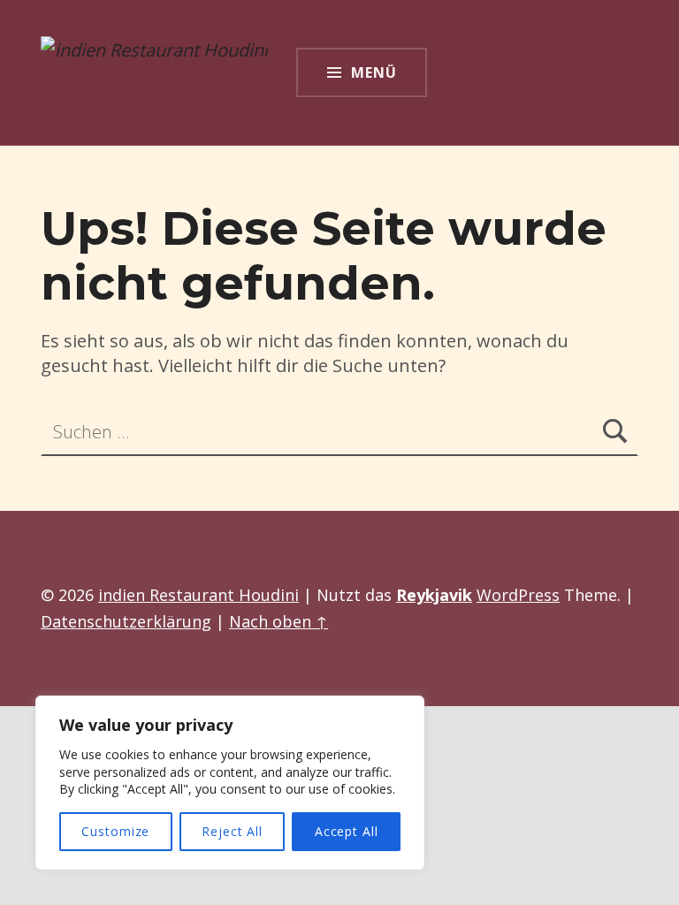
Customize (115, 831)
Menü (374, 72)
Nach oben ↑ (278, 621)
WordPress (518, 594)
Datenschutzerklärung (126, 621)
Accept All (346, 831)
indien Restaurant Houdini (198, 594)
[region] (229, 783)
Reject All (232, 831)
